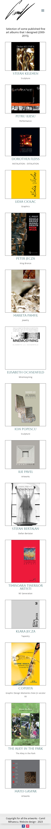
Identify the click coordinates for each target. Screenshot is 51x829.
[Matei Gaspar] (25, 787)
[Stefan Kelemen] (25, 69)
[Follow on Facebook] (23, 826)
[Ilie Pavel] (25, 468)
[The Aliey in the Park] (25, 744)
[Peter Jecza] (25, 254)
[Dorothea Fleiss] (25, 155)
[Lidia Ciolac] (25, 198)
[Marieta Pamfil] (25, 311)
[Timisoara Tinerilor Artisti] (25, 581)
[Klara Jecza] (25, 627)
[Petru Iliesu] (25, 112)
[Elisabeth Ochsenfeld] (25, 368)
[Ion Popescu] (25, 425)
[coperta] (25, 684)
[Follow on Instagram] (27, 826)
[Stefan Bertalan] (25, 525)
